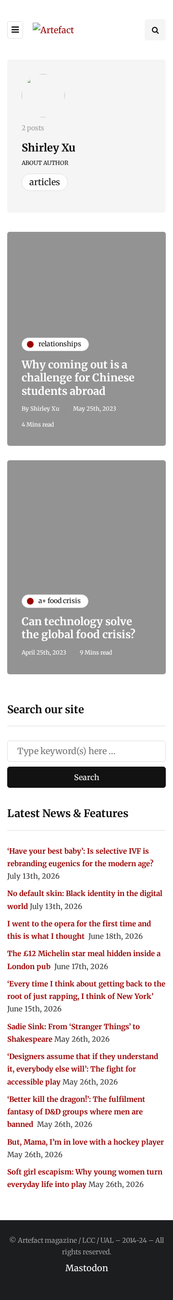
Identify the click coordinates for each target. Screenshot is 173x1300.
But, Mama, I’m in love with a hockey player (85, 1142)
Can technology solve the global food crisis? (79, 628)
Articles (44, 182)
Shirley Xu (48, 147)
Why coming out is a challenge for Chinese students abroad (78, 378)
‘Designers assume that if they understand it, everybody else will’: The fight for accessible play (82, 1069)
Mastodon (86, 1268)
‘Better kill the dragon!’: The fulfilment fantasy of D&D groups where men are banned (76, 1112)
